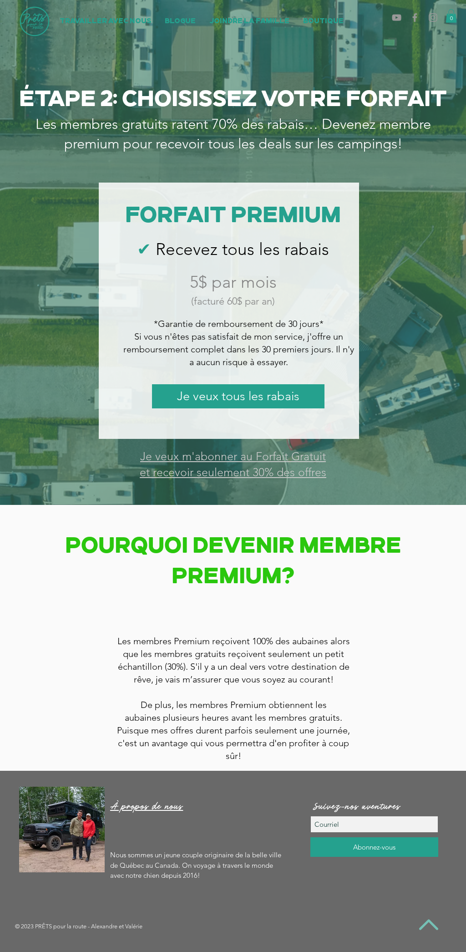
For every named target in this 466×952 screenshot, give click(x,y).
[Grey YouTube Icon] (396, 17)
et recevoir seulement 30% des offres (233, 472)
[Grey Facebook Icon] (414, 17)
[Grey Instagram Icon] (433, 17)
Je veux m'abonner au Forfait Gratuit (233, 456)
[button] (451, 16)
